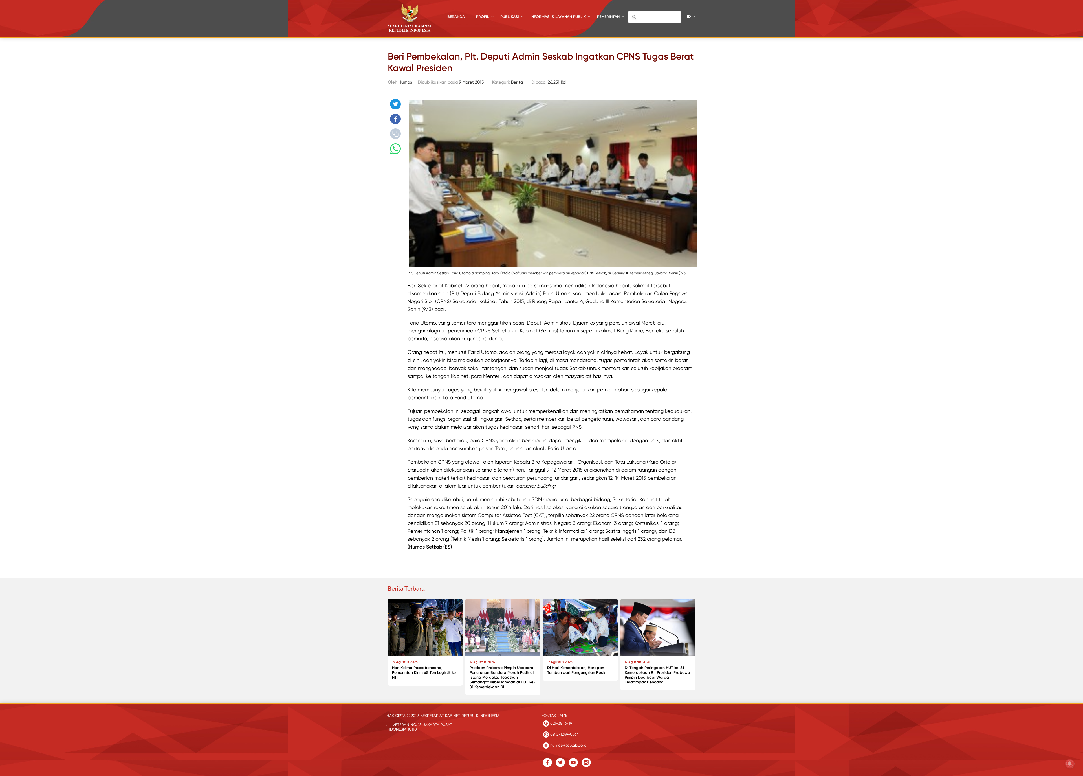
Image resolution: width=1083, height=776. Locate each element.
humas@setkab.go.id (568, 745)
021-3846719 (560, 723)
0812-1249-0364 (564, 734)
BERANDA (456, 16)
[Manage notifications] (1069, 763)
